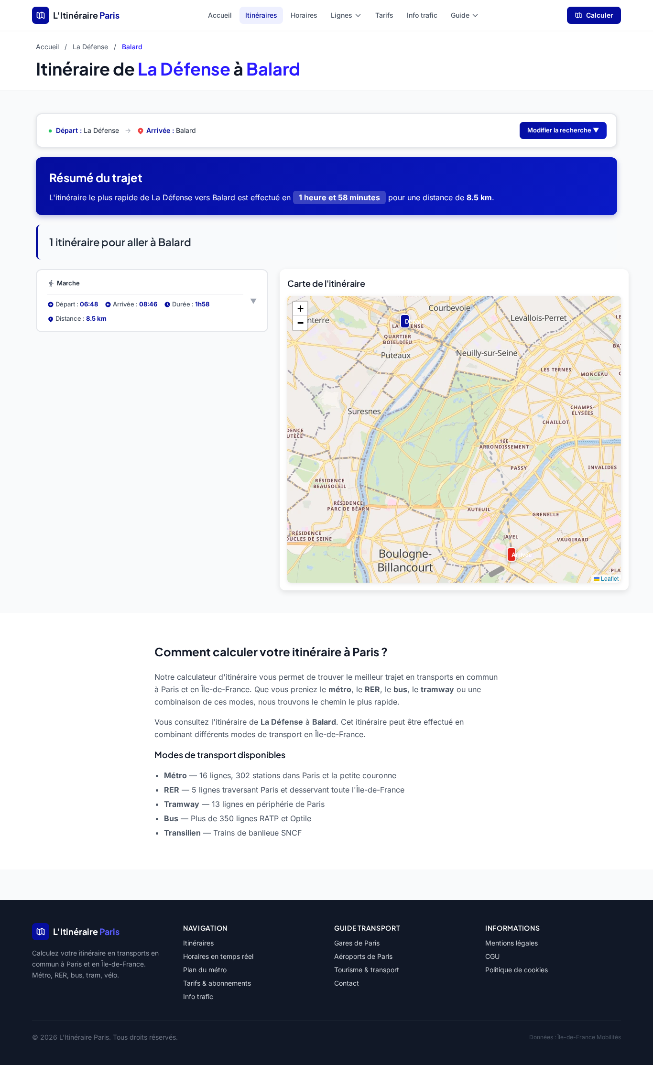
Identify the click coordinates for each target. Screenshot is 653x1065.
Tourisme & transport (366, 970)
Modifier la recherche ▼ (563, 130)
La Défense (90, 47)
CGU (492, 956)
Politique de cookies (516, 970)
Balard (223, 197)
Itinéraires (261, 15)
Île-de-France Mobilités (589, 1037)
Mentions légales (511, 943)
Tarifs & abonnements (217, 983)
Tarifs (384, 15)
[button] (403, 317)
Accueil (220, 15)
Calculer (599, 15)
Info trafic (422, 15)
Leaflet (609, 578)
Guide (460, 15)
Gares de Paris (357, 943)
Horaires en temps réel (218, 956)
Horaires (304, 15)
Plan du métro (205, 970)
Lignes (341, 15)
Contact (346, 983)
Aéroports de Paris (363, 956)
